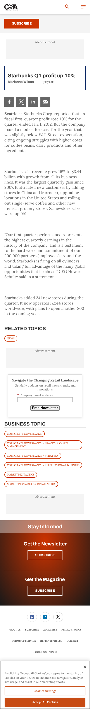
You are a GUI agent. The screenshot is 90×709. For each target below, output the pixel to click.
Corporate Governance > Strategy (33, 455)
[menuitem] (9, 102)
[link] (9, 102)
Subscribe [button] (45, 555)
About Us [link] (15, 629)
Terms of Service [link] (24, 640)
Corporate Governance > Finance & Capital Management (38, 445)
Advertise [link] (50, 629)
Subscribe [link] (32, 629)
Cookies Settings (45, 652)
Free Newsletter (45, 408)
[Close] (85, 667)
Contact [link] (72, 640)
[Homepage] (11, 7)
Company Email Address (35, 395)
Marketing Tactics (21, 474)
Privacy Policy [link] (71, 629)
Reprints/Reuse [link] (51, 640)
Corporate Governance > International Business (43, 465)
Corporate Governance (24, 433)
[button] (83, 7)
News (11, 338)
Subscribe (22, 23)
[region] (45, 685)
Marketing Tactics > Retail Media (31, 484)
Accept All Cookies (45, 702)
